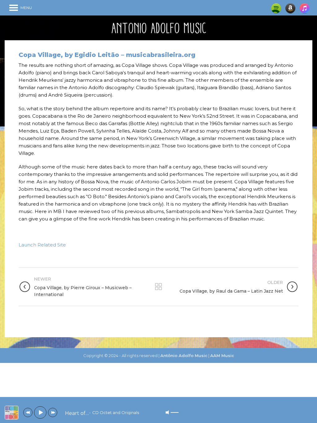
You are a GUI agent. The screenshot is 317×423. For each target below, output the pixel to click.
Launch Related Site (42, 245)
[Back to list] (158, 286)
